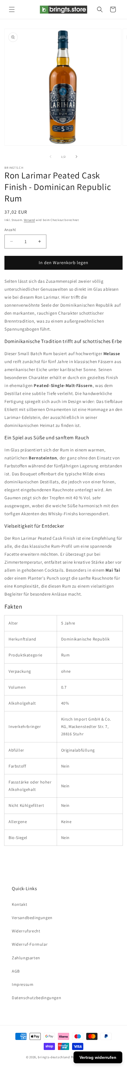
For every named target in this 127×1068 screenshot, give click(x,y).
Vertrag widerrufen (97, 1057)
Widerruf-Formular (30, 944)
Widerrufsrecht (26, 931)
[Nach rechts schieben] (76, 156)
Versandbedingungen (32, 917)
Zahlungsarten (26, 957)
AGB (16, 971)
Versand (29, 220)
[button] (11, 9)
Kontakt (19, 904)
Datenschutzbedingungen (36, 997)
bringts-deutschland (54, 1057)
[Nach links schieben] (50, 156)
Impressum (22, 984)
